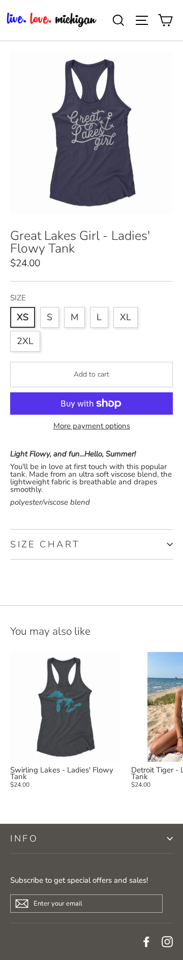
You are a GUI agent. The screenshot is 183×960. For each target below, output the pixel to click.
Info (24, 838)
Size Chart (45, 544)
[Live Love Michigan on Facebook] (146, 941)
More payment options (91, 426)
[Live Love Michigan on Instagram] (167, 941)
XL (125, 317)
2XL (25, 341)
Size (18, 298)
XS (22, 317)
